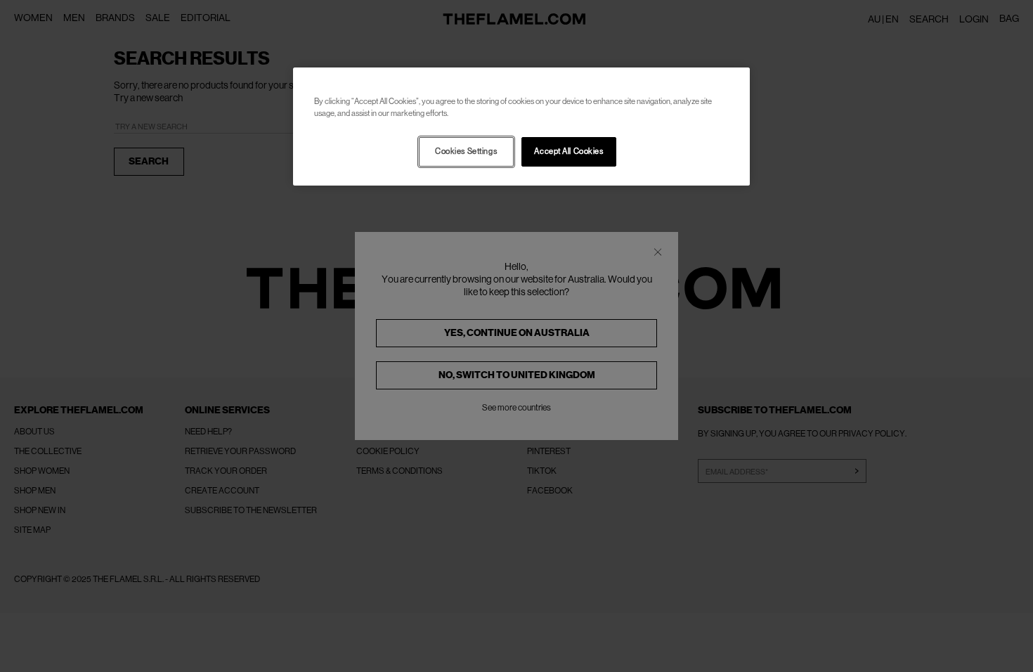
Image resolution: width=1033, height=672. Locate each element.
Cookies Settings (466, 151)
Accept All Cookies (568, 151)
